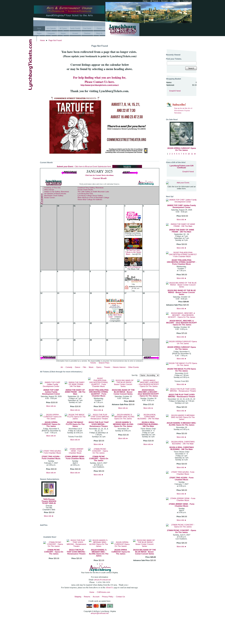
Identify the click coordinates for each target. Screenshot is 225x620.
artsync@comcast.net (102, 579)
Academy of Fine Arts (52, 188)
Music (91, 367)
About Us (110, 587)
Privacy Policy (107, 597)
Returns (87, 597)
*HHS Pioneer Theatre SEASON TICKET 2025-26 (49, 501)
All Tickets (154, 1)
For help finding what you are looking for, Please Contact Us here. (99, 79)
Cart (172, 1)
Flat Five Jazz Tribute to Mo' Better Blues (133, 252)
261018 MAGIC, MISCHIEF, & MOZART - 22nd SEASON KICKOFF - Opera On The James (148, 393)
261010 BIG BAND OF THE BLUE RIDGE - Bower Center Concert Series (123, 392)
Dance (77, 367)
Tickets (93, 363)
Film (84, 367)
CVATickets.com (103, 592)
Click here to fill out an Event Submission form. (84, 166)
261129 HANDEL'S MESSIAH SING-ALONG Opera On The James (123, 424)
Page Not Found (55, 40)
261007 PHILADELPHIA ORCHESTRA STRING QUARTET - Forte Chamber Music (99, 393)
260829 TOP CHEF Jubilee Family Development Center (51, 392)
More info (51, 406)
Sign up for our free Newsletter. (183, 110)
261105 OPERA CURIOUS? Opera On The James (51, 424)
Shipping (77, 597)
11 (192, 154)
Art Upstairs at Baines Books (55, 193)
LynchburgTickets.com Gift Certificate (182, 167)
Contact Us (187, 1)
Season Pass (104, 363)
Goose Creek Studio (85, 190)
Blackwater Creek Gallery (53, 195)
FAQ (178, 1)
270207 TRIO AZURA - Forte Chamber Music (51, 457)
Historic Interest (119, 367)
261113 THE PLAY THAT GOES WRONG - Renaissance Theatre (99, 424)
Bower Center (49, 197)
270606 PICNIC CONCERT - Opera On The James (98, 458)
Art (62, 367)
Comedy (69, 367)
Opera (98, 367)
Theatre (107, 367)
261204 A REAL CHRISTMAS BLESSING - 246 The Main (148, 424)
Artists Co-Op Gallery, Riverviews (56, 191)
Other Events (133, 367)
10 (189, 154)
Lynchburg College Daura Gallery (90, 195)
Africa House (49, 190)
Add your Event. (183, 183)
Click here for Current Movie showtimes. (99, 175)
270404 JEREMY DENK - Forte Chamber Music (75, 457)
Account (164, 1)
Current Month (100, 178)
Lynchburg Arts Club (85, 193)
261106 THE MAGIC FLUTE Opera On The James (75, 424)
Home (145, 1)
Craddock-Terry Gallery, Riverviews (90, 188)
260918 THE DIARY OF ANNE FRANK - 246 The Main (75, 392)
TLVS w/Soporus (134, 267)
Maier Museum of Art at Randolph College (93, 197)
